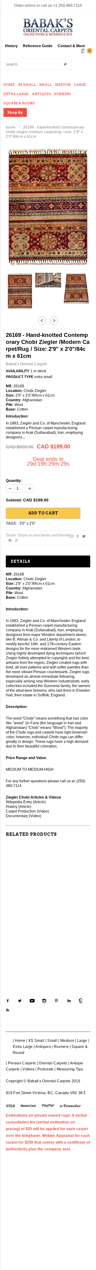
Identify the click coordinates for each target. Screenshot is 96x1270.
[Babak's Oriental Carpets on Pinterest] (56, 1001)
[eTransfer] (70, 1105)
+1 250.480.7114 (67, 5)
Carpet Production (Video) (27, 811)
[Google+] (16, 540)
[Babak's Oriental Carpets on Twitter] (20, 1001)
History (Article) (18, 807)
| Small (51, 1041)
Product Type (19, 377)
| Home (19, 1041)
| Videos (28, 1069)
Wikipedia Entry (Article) (26, 802)
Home (10, 127)
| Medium (66, 1041)
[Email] (71, 536)
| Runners (60, 1047)
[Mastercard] (28, 1105)
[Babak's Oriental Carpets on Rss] (7, 1010)
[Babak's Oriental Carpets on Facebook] (7, 1001)
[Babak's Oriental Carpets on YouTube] (32, 1001)
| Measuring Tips (69, 1069)
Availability (17, 371)
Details (20, 561)
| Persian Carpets (21, 1063)
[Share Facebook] (78, 536)
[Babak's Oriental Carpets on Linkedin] (69, 1001)
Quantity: (14, 481)
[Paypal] (48, 1105)
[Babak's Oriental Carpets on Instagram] (44, 1001)
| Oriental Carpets (52, 1063)
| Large (81, 1041)
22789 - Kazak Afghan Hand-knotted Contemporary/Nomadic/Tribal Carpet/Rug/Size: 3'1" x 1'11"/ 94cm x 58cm (48, 942)
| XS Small (35, 1041)
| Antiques (42, 1047)
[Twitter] (84, 536)
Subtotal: (14, 500)
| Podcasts (44, 1069)
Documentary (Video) (23, 816)
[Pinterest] (10, 540)
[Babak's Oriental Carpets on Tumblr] (81, 1001)
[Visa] (10, 1105)
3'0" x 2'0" (27, 523)
